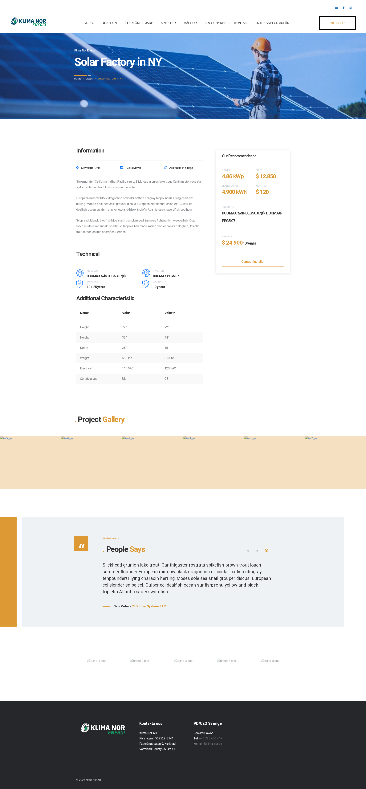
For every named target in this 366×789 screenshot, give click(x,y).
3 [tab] (266, 551)
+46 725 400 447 (210, 738)
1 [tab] (248, 551)
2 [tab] (257, 551)
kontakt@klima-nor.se (208, 744)
